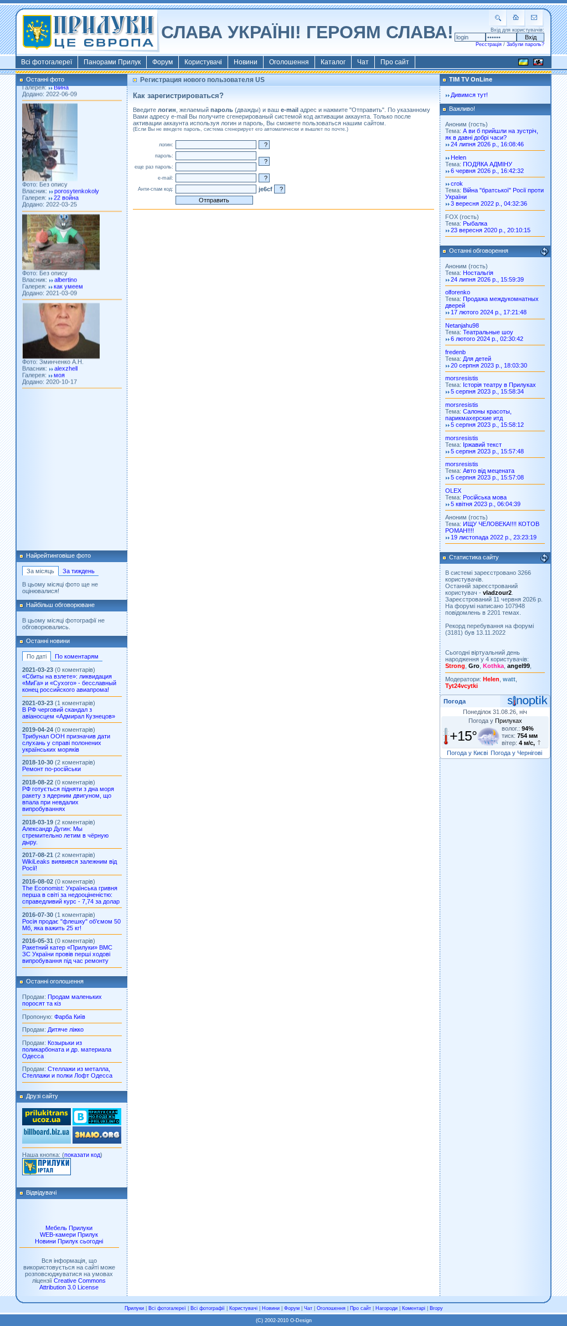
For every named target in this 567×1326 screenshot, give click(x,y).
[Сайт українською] (523, 64)
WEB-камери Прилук (69, 1234)
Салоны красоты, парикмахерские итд (478, 414)
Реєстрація (489, 44)
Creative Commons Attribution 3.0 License (72, 1284)
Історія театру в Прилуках (499, 384)
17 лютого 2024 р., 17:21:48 (489, 312)
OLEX (453, 490)
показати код (82, 1154)
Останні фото (45, 79)
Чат (363, 62)
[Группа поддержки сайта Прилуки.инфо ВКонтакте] (97, 1123)
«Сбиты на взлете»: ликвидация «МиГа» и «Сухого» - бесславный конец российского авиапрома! (69, 683)
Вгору (436, 1308)
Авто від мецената (488, 470)
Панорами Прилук (112, 62)
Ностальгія (478, 272)
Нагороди (386, 1308)
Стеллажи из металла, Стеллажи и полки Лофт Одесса (67, 1072)
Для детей (477, 358)
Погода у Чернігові (516, 752)
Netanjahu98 (462, 325)
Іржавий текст (482, 444)
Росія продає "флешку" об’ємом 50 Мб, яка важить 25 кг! (71, 924)
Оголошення (289, 62)
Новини (245, 62)
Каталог (333, 62)
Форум (162, 62)
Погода (455, 701)
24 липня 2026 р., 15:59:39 (487, 279)
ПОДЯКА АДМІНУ (487, 164)
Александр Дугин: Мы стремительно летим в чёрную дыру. (65, 835)
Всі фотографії (207, 1308)
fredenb (455, 352)
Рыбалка (475, 223)
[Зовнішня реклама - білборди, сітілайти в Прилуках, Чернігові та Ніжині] (46, 1141)
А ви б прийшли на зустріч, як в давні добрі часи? (491, 134)
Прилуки (134, 1308)
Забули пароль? (525, 44)
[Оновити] (544, 251)
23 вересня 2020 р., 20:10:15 (490, 230)
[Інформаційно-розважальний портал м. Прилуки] (46, 1173)
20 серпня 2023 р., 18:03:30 (489, 365)
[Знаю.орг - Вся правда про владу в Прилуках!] (97, 1141)
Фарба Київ (69, 1016)
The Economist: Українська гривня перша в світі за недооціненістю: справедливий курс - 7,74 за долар (71, 895)
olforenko (457, 292)
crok (457, 183)
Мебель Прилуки (68, 1228)
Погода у (495, 720)
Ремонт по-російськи (51, 769)
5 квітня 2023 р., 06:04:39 (485, 504)
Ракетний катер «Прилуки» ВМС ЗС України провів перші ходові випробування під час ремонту (67, 954)
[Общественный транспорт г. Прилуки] (46, 1123)
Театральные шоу (488, 332)
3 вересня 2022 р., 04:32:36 (489, 203)
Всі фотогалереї (46, 62)
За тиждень (79, 571)
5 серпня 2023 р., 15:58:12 (487, 424)
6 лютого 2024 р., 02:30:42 (487, 338)
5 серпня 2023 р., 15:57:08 (487, 477)
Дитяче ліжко (66, 1029)
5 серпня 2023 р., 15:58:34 (487, 391)
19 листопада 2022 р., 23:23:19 (494, 537)
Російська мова (485, 497)
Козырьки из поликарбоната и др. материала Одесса (66, 1049)
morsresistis (461, 378)
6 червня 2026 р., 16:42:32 (487, 170)
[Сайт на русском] (538, 64)
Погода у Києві (467, 752)
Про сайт (394, 62)
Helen (458, 157)
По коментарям (77, 656)
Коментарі (413, 1308)
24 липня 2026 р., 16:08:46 (487, 144)
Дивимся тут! (469, 94)
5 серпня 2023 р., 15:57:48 (487, 451)
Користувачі (203, 62)
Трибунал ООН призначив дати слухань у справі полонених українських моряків (66, 743)
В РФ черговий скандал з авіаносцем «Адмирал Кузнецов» (68, 713)
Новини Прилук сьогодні (69, 1241)
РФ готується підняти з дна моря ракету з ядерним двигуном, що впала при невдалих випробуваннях (68, 799)
